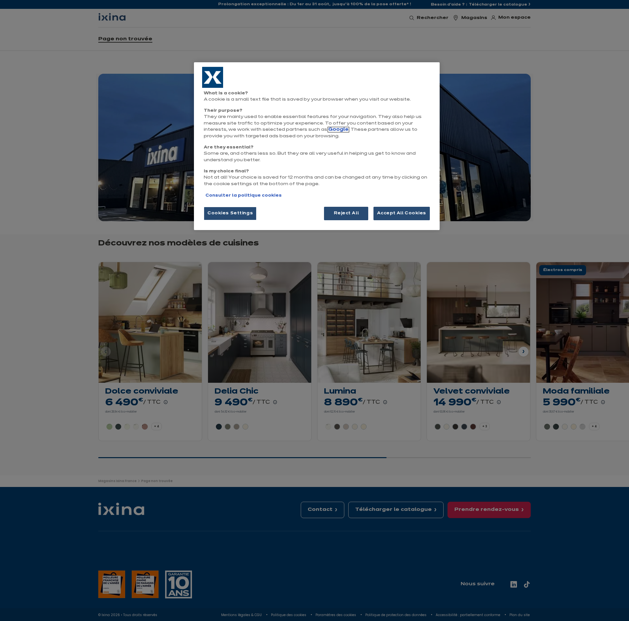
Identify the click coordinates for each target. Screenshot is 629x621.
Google (338, 129)
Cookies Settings (230, 213)
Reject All (346, 213)
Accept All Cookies (401, 213)
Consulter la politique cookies (243, 196)
